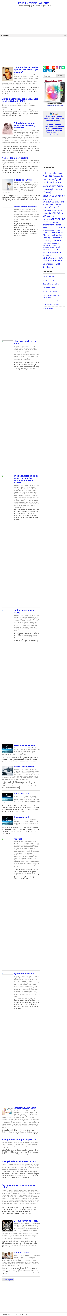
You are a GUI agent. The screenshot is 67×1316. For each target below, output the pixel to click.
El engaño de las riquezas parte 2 (19, 1139)
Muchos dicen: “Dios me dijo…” (27, 1233)
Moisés (3, 83)
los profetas (20, 754)
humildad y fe (5, 140)
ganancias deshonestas (32, 1146)
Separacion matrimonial (21, 351)
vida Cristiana (25, 492)
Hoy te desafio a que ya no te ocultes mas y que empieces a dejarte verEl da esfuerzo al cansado (25, 188)
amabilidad (28, 135)
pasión (22, 83)
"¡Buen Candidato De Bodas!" (26, 133)
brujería (23, 753)
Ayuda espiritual (27, 104)
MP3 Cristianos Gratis (25, 206)
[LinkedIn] (47, 72)
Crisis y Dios (34, 184)
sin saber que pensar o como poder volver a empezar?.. (26, 357)
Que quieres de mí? (24, 973)
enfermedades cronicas (26, 981)
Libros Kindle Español (55, 230)
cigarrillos (4, 1167)
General (52, 228)
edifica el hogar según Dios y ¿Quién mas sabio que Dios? (26, 619)
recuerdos (7, 85)
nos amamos (35, 1264)
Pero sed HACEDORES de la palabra (24, 1235)
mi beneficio (5, 1147)
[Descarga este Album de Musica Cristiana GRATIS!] (54, 106)
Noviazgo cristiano (19, 1262)
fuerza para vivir (28, 186)
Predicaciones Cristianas (51, 305)
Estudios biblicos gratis (50, 291)
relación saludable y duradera (24, 142)
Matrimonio (28, 1264)
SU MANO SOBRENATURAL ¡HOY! (53, 256)
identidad (36, 80)
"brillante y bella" (29, 132)
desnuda (16, 80)
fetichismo (28, 753)
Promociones (49, 243)
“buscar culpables (33, 778)
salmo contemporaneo (20, 213)
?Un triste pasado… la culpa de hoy (21, 1193)
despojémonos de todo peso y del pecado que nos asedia (27, 855)
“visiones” (26, 754)
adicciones (47, 173)
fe (26, 80)
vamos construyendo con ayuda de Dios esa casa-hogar (25, 628)
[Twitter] (50, 72)
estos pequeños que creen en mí (27, 1119)
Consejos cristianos (19, 76)
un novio (18, 1169)
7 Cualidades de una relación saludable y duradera (24, 125)
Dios (21, 80)
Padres (3, 142)
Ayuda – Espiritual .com (33, 3)
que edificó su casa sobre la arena (25, 626)
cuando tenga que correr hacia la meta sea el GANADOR (25, 854)
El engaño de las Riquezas (19, 1146)
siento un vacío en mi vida (25, 342)
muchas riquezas (35, 1167)
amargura (27, 1195)
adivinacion (57, 173)
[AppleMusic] (50, 68)
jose (17, 75)
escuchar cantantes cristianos (25, 218)
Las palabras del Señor (21, 162)
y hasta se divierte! (22, 1124)
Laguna (12, 162)
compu (10, 1167)
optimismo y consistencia (31, 140)
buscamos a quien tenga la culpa (23, 774)
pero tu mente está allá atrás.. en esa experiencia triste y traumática (20, 1199)
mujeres (17, 83)
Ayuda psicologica (53, 187)
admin (5, 104)
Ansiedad (16, 348)
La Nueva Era (21, 823)
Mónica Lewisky (10, 83)
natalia (18, 182)
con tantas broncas (19, 848)
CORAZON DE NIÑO (27, 1114)
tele (3, 1169)
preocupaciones (10, 164)
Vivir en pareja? (22, 1252)
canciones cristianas (33, 214)
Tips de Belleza (48, 308)
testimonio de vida (52, 260)
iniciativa (12, 140)
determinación (11, 139)
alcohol (33, 1166)
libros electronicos (16, 105)
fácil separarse (20, 1264)
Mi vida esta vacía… (19, 356)
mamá (22, 140)
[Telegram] (44, 72)
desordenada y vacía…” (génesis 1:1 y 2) (28, 354)
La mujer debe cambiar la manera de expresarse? (26, 499)
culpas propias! (14, 1197)
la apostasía (25, 799)
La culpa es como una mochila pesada (20, 1197)
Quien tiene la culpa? (22, 778)
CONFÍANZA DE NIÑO (25, 1108)
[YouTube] (47, 68)
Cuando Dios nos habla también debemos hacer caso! (26, 1227)
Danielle (4, 139)
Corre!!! (18, 838)
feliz (29, 80)
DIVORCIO (36, 349)
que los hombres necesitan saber (26, 501)
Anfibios (4, 162)
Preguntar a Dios (34, 799)
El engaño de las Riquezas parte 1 (19, 1161)
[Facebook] (60, 68)
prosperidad (27, 83)
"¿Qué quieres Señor (29, 983)
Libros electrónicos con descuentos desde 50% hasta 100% (20, 99)
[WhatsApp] (63, 68)
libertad (20, 81)
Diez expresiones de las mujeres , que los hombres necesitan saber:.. (26, 479)
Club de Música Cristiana (51, 284)
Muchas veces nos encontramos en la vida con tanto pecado (26, 860)
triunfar (8, 144)
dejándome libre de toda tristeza (28, 1197)
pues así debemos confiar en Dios (22, 1122)
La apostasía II (21, 816)
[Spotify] (44, 68)
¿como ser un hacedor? (26, 1220)
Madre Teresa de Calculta (30, 81)
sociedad (16, 619)
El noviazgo (22, 490)
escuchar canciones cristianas (22, 218)
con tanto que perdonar (30, 850)
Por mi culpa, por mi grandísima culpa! (18, 1186)
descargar (36, 216)
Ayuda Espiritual (48, 280)
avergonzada (21, 78)
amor (15, 78)
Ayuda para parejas (25, 348)
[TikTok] (53, 72)
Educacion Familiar (49, 288)
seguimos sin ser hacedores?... (16, 1237)
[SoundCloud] (53, 68)
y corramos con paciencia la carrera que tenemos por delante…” (26, 864)
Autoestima (51, 179)
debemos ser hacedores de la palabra (26, 1229)
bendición (28, 78)
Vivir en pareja (15, 1265)
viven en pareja (6, 1265)
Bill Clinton (34, 78)
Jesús (15, 81)
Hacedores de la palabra (11, 1233)
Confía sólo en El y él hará (22, 1117)
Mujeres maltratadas (52, 235)
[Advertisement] (33, 20)
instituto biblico (12, 754)
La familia (28, 490)
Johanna (17, 140)
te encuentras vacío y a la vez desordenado (27, 358)
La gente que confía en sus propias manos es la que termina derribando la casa (26, 623)
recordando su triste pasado (31, 1200)
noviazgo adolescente (7, 1262)
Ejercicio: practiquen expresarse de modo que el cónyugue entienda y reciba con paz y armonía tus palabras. (26, 497)
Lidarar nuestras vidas (53, 232)
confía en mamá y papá (8, 1117)
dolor (24, 80)
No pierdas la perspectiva (15, 157)
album (36, 76)
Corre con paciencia (19, 851)
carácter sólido (12, 137)
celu (37, 1166)
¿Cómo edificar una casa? (24, 611)
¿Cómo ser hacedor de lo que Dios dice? (17, 1238)
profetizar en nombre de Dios (22, 801)
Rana (16, 164)
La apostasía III (22, 793)
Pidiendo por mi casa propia (26, 625)
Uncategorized (49, 264)
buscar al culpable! (24, 766)
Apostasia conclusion (25, 744)
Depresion (17, 186)
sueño (20, 85)
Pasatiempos (31, 162)
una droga (24, 1169)
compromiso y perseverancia (24, 137)
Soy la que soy (14, 85)
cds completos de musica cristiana (23, 216)
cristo (8, 162)
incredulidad (21, 858)
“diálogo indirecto (19, 507)
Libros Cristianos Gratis (50, 301)
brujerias (22, 749)
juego (28, 1167)
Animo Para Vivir (48, 276)
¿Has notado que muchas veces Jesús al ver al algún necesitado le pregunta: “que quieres (26, 992)
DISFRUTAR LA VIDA (12, 1260)
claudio (18, 748)
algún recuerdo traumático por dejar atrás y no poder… (21, 1194)
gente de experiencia (31, 139)
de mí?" (37, 983)
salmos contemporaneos (22, 213)
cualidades (35, 137)
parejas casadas (10, 142)
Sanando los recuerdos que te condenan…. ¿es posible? (26, 69)
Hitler (32, 80)
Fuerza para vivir (23, 179)
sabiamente (32, 502)
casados (13, 1264)
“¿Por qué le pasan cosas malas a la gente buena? (15, 779)
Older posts (9, 1280)
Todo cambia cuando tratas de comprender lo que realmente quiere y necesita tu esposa (26, 503)
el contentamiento (20, 139)
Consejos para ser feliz (31, 211)
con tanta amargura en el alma (29, 846)
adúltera (31, 76)
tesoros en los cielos (9, 1169)
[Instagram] (57, 68)
